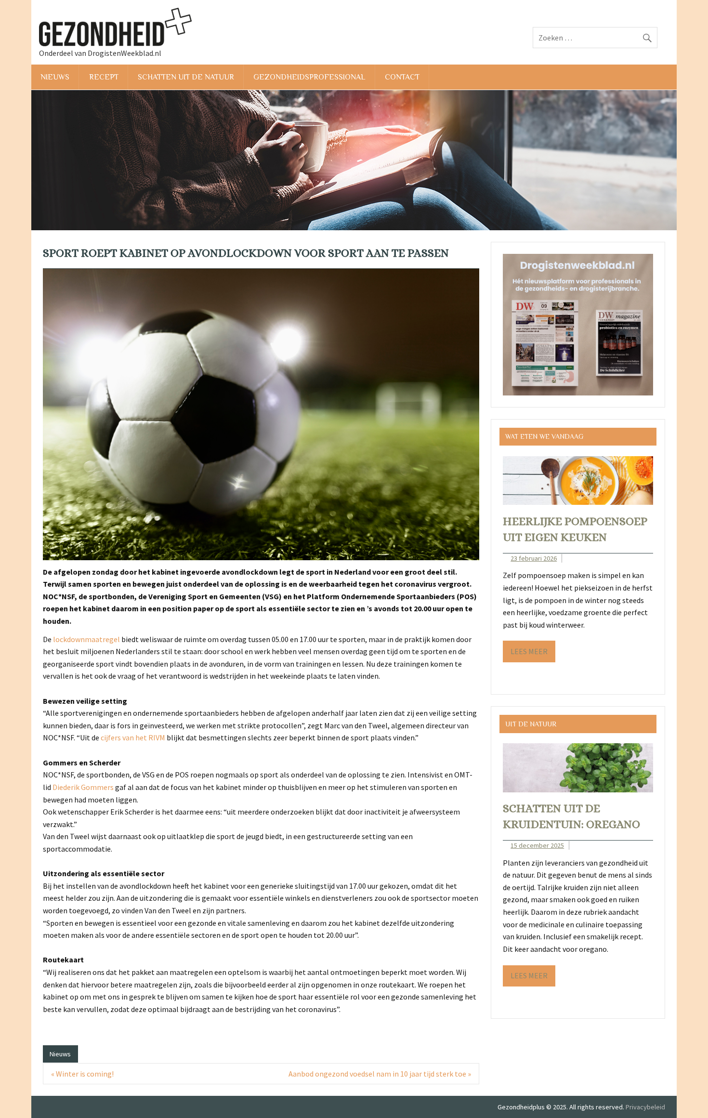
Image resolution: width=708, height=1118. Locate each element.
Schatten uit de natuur (186, 77)
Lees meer (529, 651)
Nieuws (54, 77)
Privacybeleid (645, 1107)
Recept (103, 77)
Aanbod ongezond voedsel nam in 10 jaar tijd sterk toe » (379, 1074)
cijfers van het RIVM (133, 737)
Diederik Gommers (83, 787)
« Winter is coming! (82, 1074)
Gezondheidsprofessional (309, 77)
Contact (402, 77)
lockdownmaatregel (86, 639)
